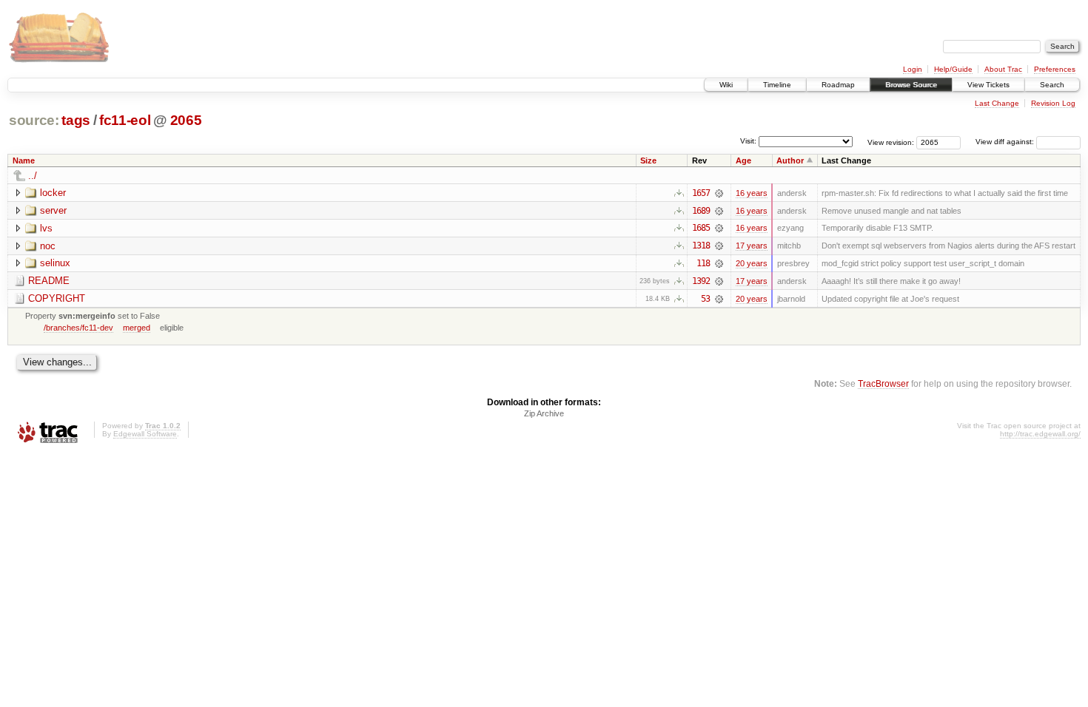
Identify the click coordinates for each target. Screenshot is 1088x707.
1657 (701, 193)
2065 (186, 120)
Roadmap (838, 85)
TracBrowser (883, 383)
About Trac (1003, 69)
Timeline (777, 85)
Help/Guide (953, 69)
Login (912, 69)
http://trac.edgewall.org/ (1040, 434)
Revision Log (1053, 103)
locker (53, 192)
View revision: (890, 142)
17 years (752, 245)
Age (743, 160)
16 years (752, 193)
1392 (701, 281)
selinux (55, 262)
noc (48, 245)
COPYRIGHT (56, 298)
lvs (46, 228)
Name (24, 160)
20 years (752, 263)
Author (790, 160)
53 (705, 299)
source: (34, 120)
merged (136, 327)
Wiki (726, 85)
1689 (701, 211)
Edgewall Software (145, 434)
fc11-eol (124, 120)
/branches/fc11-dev (78, 327)
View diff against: (1005, 142)
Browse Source (911, 85)
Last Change (997, 103)
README (49, 280)
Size (648, 160)
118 (703, 263)
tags (75, 120)
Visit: (748, 141)
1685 (701, 228)
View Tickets (988, 85)
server (53, 210)
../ (32, 175)
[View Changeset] (719, 193)
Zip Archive (544, 413)
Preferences (1054, 69)
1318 (701, 245)
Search (1052, 85)
